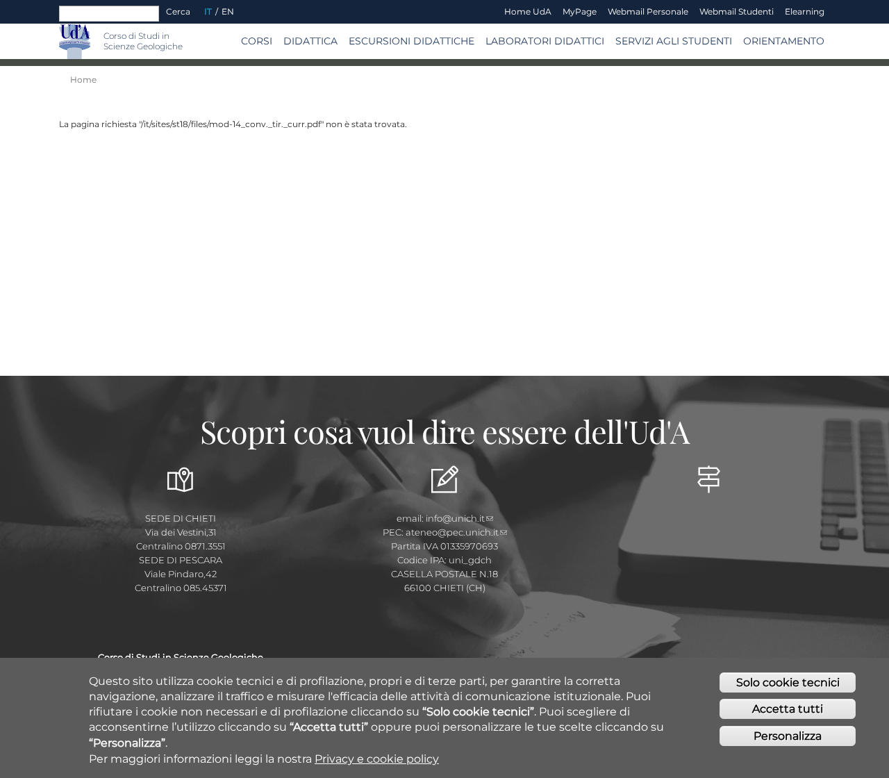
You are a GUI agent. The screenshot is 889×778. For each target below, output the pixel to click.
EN (228, 11)
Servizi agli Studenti (673, 41)
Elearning (804, 11)
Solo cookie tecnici (788, 682)
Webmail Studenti (736, 11)
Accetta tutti (787, 709)
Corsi (256, 41)
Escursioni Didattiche (411, 41)
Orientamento (783, 41)
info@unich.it (455, 518)
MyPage (580, 11)
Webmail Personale (648, 11)
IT (208, 11)
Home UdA (527, 11)
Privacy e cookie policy (377, 758)
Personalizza (788, 736)
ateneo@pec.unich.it (452, 532)
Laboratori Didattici (544, 41)
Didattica (310, 41)
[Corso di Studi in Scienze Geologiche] (97, 41)
